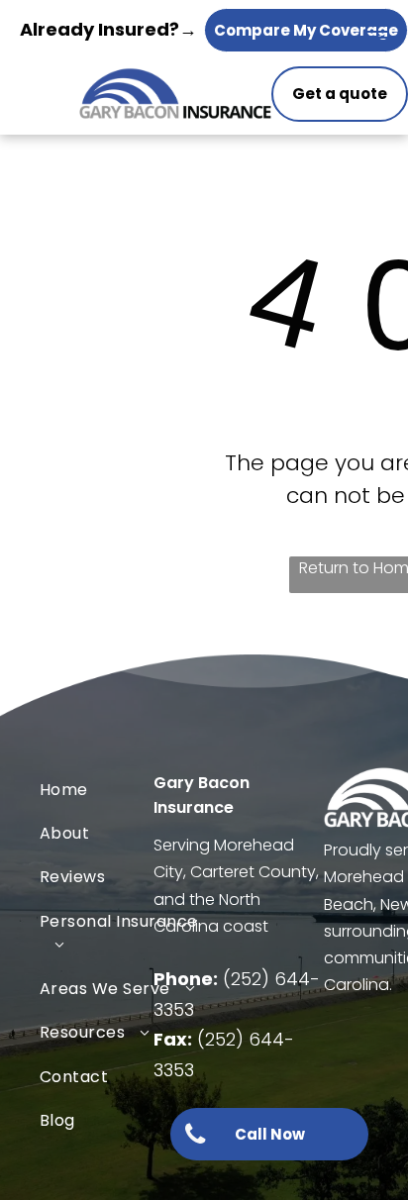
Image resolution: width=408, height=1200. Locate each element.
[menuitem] (120, 789)
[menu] (378, 31)
